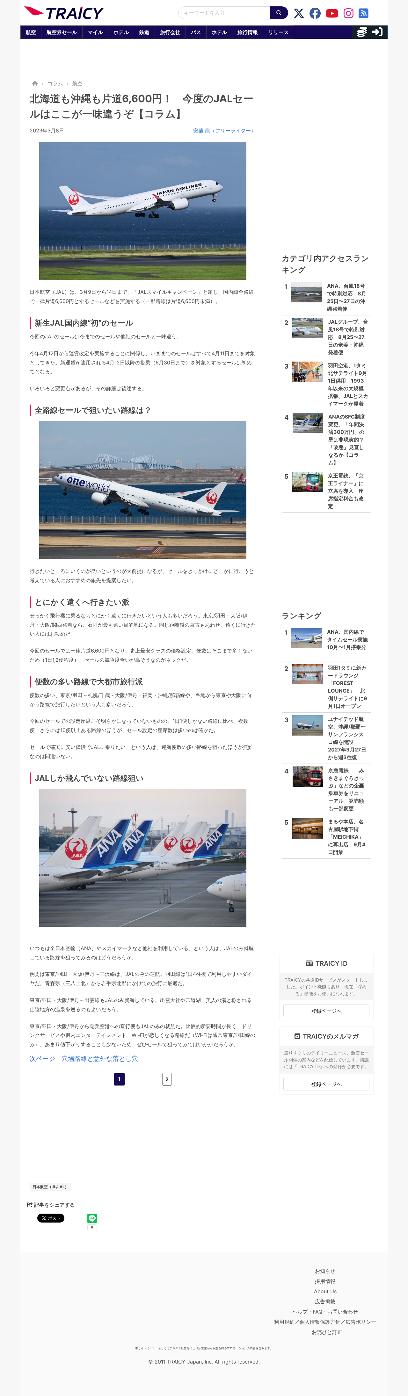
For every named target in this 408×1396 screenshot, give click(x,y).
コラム (55, 83)
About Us (325, 1291)
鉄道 (144, 32)
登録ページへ (326, 1011)
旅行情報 (247, 32)
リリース (278, 32)
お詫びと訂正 (327, 1332)
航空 (31, 32)
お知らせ (325, 1271)
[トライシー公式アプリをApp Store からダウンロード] (61, 1304)
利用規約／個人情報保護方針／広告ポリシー (325, 1322)
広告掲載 (325, 1301)
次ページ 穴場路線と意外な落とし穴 (84, 1058)
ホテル (121, 32)
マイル (95, 32)
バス (196, 32)
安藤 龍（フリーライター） (224, 130)
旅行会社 (170, 32)
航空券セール (62, 32)
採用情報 (325, 1281)
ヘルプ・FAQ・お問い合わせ (325, 1311)
